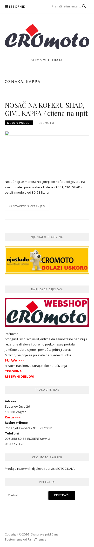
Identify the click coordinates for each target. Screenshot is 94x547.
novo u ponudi (19, 123)
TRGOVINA (13, 371)
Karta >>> (12, 417)
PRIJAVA (11, 360)
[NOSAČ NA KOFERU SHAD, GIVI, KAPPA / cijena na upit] (47, 152)
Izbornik (17, 7)
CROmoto (46, 123)
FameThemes (37, 539)
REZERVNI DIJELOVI (19, 376)
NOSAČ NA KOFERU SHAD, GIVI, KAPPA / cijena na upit (46, 109)
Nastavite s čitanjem (27, 206)
